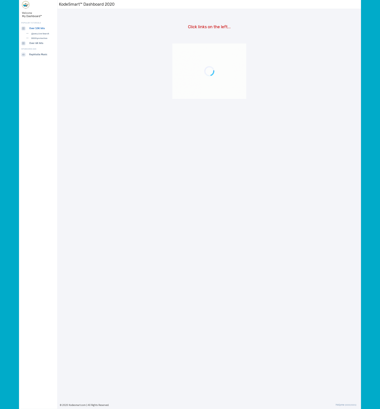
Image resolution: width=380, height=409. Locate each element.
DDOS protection (39, 38)
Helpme (346, 404)
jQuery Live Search (40, 33)
